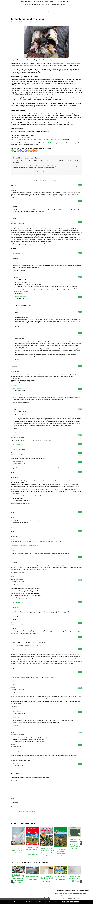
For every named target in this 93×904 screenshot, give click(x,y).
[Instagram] (18, 150)
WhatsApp (40, 171)
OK (63, 901)
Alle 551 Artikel (49, 1)
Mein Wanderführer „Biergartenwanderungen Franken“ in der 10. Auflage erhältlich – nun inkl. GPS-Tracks (47, 852)
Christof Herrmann (18, 201)
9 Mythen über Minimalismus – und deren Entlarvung (74, 879)
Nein (67, 901)
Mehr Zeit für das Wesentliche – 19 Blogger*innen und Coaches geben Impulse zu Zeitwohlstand (18, 879)
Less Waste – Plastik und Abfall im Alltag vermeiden (46, 878)
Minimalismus (28, 4)
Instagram (54, 171)
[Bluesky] (23, 150)
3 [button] (46, 897)
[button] (12, 843)
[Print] (33, 150)
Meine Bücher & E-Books (63, 1)
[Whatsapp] (12, 150)
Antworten (80, 185)
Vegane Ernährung (51, 4)
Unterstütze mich (38, 1)
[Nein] (91, 902)
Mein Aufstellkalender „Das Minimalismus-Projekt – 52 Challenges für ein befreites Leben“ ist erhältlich (75, 843)
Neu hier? (28, 1)
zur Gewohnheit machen (48, 143)
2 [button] (45, 897)
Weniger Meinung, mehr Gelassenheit (32, 878)
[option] (18, 840)
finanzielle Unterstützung (49, 166)
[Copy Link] (28, 150)
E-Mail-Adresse (14, 802)
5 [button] (48, 897)
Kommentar (14, 780)
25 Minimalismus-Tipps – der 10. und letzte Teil (61, 878)
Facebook (46, 171)
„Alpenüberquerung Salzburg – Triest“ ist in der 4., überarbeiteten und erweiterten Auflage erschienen (32, 850)
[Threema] (15, 150)
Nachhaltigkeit (39, 4)
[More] (36, 150)
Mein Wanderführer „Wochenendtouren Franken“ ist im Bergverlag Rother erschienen (60, 853)
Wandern (63, 4)
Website (13, 806)
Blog (22, 1)
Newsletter (34, 171)
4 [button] (47, 897)
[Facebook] (20, 150)
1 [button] (44, 897)
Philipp (13, 687)
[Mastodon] (26, 150)
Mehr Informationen (74, 901)
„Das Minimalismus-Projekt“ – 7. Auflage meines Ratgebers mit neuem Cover (18, 849)
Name (12, 798)
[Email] (31, 150)
